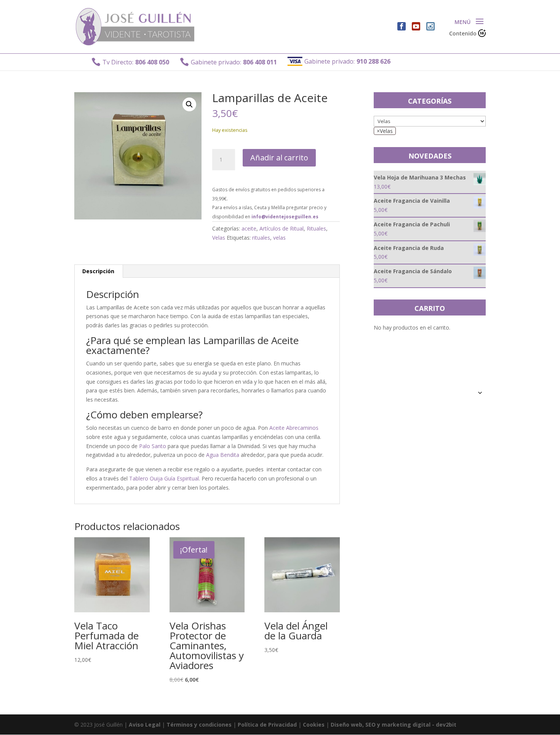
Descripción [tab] (98, 271)
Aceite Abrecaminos (293, 427)
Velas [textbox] (385, 131)
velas (279, 237)
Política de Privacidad (267, 724)
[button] (189, 104)
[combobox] (385, 131)
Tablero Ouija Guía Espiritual (164, 478)
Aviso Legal (144, 724)
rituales (261, 237)
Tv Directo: (118, 62)
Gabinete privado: (216, 62)
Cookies (314, 724)
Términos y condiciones (199, 724)
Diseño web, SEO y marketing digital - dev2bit (393, 724)
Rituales (316, 228)
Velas (218, 237)
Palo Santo (152, 446)
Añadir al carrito (279, 157)
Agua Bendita (222, 454)
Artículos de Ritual (281, 228)
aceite (249, 228)
